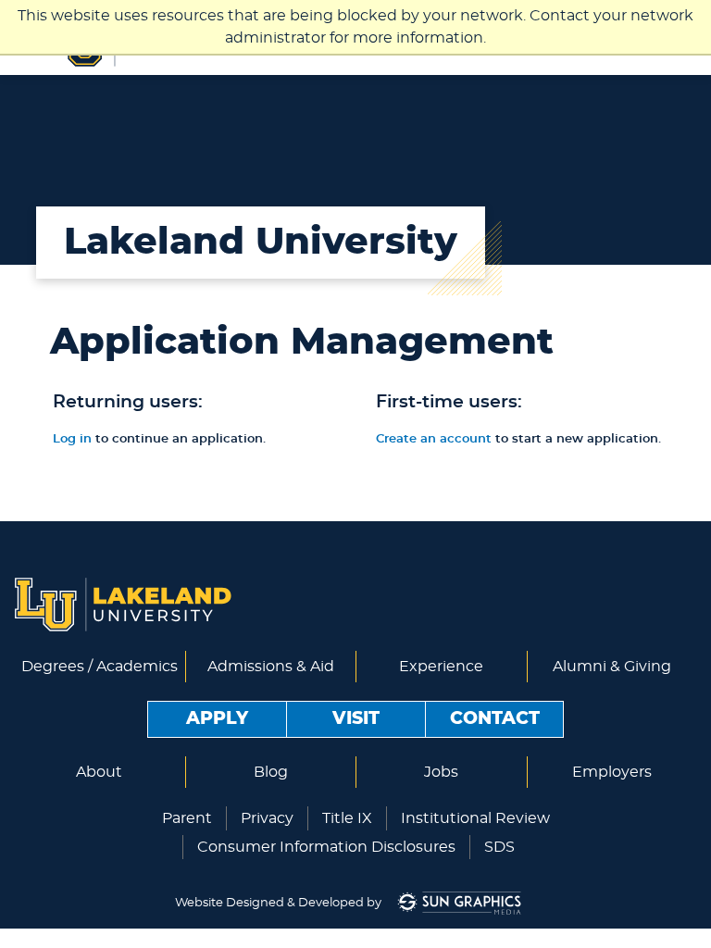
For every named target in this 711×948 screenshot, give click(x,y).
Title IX (347, 818)
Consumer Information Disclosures (326, 847)
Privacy (267, 818)
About (99, 772)
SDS (499, 847)
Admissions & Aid (270, 666)
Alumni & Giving (612, 666)
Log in (72, 439)
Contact (495, 719)
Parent (187, 818)
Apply (217, 719)
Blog (271, 772)
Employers (612, 772)
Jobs (441, 772)
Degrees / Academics (99, 666)
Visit (356, 719)
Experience (441, 666)
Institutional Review (475, 818)
